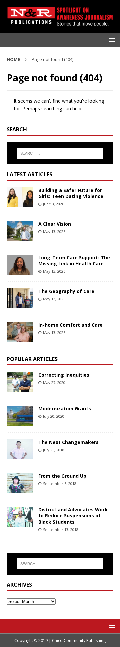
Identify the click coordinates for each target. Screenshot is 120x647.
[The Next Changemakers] (20, 449)
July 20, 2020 (53, 416)
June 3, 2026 (53, 203)
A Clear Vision (54, 224)
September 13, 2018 (60, 529)
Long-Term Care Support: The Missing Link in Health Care (74, 260)
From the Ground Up (62, 476)
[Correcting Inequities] (20, 382)
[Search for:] (60, 153)
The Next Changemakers (68, 442)
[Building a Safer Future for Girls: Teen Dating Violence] (20, 197)
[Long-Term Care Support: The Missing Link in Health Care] (20, 265)
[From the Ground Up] (20, 483)
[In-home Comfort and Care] (20, 332)
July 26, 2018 (53, 449)
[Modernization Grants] (20, 416)
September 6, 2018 (59, 483)
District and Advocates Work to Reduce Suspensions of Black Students (73, 515)
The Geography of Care (66, 291)
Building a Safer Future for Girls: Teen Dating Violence (70, 193)
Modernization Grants (64, 408)
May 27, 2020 (54, 382)
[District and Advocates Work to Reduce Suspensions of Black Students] (20, 517)
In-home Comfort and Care (70, 325)
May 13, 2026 (54, 231)
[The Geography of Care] (20, 298)
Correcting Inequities (63, 375)
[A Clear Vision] (20, 231)
